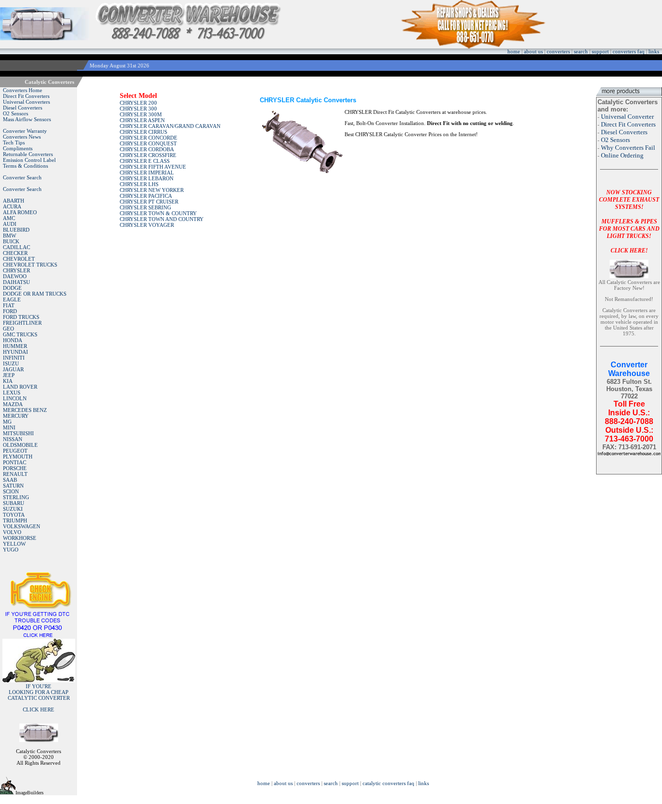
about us (533, 51)
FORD (10, 311)
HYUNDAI (15, 352)
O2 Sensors (15, 113)
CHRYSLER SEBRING (145, 207)
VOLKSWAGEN (21, 526)
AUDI (9, 224)
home (513, 51)
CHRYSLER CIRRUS (143, 132)
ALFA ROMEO (20, 212)
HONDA (12, 340)
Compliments (17, 148)
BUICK (11, 241)
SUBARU (13, 503)
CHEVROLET (19, 259)
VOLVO (12, 532)
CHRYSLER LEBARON (146, 178)
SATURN (13, 486)
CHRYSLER (16, 270)
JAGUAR (13, 369)
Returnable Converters (28, 154)
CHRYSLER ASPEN (142, 120)
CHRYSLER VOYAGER (147, 225)
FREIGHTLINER (22, 323)
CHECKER (15, 253)
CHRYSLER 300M (141, 114)
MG (7, 422)
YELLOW (14, 544)
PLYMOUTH (17, 456)
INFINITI (14, 358)
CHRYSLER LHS (139, 184)
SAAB (10, 480)
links (653, 51)
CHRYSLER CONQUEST (148, 143)
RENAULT (15, 474)
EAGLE (12, 299)
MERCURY (16, 416)
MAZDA (13, 404)
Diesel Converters (22, 107)
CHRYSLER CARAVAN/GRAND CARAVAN (170, 126)
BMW (9, 235)
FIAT (9, 305)
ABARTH (13, 201)
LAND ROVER (20, 387)
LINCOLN (15, 398)
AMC (9, 218)
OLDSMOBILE (20, 445)
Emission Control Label (29, 160)
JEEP (9, 375)
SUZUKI (13, 509)
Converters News (22, 137)
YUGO (10, 549)
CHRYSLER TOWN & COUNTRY (158, 213)
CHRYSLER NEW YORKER (152, 190)
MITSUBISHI (18, 433)
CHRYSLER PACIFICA (146, 196)
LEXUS (11, 392)
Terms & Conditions (25, 166)
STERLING (16, 497)
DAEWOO (15, 276)
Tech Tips (14, 142)
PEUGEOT (15, 451)
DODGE (12, 288)
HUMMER (15, 346)
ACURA (12, 206)
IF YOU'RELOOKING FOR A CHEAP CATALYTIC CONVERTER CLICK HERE (39, 697)
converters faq (629, 51)
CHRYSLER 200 (138, 103)
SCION (11, 491)
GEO (8, 328)
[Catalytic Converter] (38, 636)
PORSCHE (15, 468)
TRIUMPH (15, 520)
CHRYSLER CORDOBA (147, 149)
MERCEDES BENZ (25, 410)
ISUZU (11, 363)
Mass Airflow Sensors (27, 119)
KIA (8, 381)
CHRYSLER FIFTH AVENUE (153, 167)
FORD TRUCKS (21, 317)
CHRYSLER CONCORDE (148, 138)
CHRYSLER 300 (138, 108)
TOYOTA (14, 515)
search (581, 51)
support (600, 51)
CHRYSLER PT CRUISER (149, 202)
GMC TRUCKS (20, 334)
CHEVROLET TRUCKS (30, 265)
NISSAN (12, 439)
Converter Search (22, 177)
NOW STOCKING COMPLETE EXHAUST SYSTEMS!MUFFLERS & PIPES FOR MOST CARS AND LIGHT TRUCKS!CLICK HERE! (629, 221)
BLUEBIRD (16, 230)
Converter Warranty (25, 131)
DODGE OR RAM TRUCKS (34, 294)
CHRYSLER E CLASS (145, 161)
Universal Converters (26, 102)
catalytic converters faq (388, 783)
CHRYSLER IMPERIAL (147, 172)
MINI (9, 427)
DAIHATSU (16, 282)
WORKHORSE (19, 538)
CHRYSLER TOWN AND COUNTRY (162, 219)
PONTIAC (14, 462)
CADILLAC (16, 247)
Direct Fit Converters (26, 96)
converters (558, 51)
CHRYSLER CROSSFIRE (148, 155)
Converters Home (22, 90)
